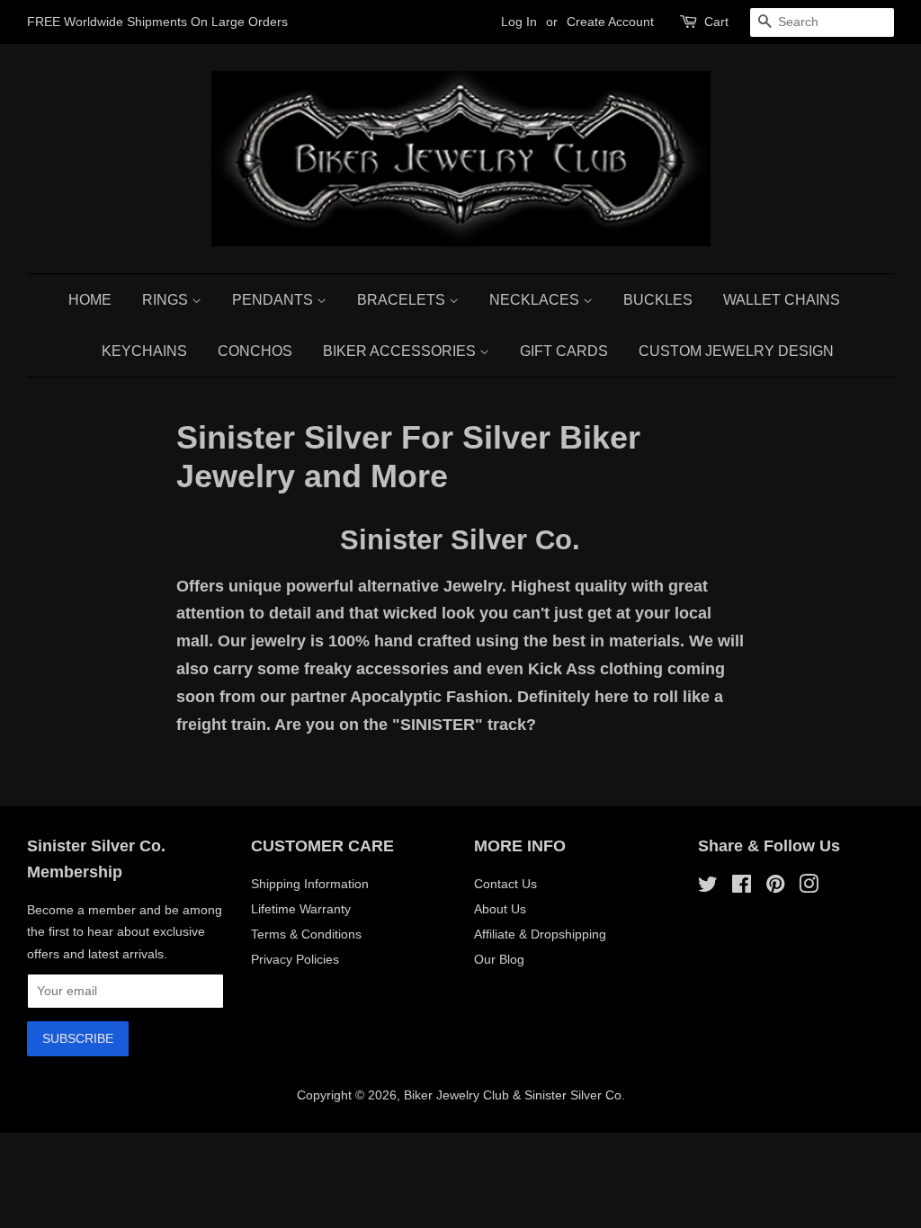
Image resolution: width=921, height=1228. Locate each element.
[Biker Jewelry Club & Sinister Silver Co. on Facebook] (741, 887)
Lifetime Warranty (301, 909)
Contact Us (505, 884)
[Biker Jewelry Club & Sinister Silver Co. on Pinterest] (775, 887)
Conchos (255, 351)
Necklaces (536, 299)
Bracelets (403, 299)
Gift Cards (564, 351)
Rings (167, 299)
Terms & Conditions (306, 934)
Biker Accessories (401, 351)
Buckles (658, 299)
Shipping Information (310, 884)
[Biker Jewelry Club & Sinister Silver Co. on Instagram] (808, 887)
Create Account (610, 21)
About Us (500, 909)
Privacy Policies (295, 959)
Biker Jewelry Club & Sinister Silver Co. (514, 1095)
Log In (519, 21)
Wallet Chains (781, 299)
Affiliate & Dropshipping (540, 934)
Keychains (144, 351)
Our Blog (499, 959)
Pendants (274, 299)
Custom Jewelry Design (736, 351)
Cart (716, 21)
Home (90, 299)
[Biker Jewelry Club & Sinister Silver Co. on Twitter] (708, 887)
